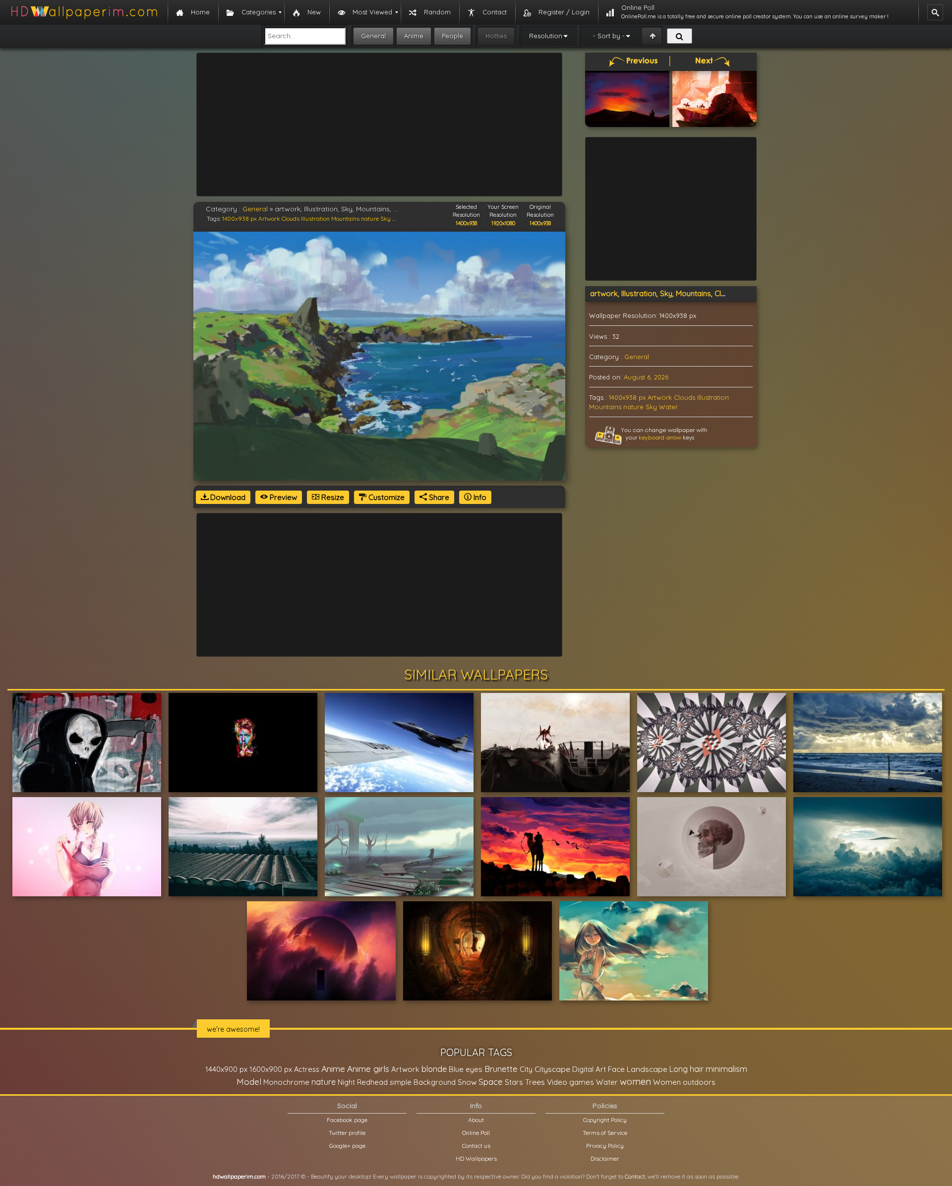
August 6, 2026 (646, 377)
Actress (306, 1069)
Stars (514, 1082)
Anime (413, 36)
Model (249, 1081)
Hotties (496, 36)
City (526, 1069)
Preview (282, 497)
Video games (570, 1082)
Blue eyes (465, 1069)
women (635, 1081)
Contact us (476, 1145)
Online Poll (476, 1132)
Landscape (647, 1069)
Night (346, 1082)
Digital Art (589, 1069)
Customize (385, 497)
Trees (535, 1082)
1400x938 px (239, 218)
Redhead (372, 1082)
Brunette (501, 1068)
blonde (434, 1069)
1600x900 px (270, 1069)
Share (438, 497)
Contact (635, 1176)
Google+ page (347, 1145)
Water (668, 407)
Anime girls (368, 1068)
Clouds (290, 218)
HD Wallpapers (476, 1158)
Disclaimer (605, 1158)
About (476, 1120)
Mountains (345, 218)
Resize (331, 497)
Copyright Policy (605, 1120)
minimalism (726, 1068)
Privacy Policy (605, 1145)
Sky (385, 218)
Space (490, 1081)
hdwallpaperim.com (239, 1176)
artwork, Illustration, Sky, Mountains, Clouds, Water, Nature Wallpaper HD (714, 293)
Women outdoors (684, 1082)
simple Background (423, 1082)
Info (479, 497)
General (373, 36)
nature (370, 218)
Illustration (315, 218)
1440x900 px (226, 1069)
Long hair (686, 1069)
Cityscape (552, 1069)
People (452, 36)
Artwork (269, 218)
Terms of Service (605, 1132)
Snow (467, 1082)
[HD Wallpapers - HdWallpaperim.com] (84, 12)
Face (616, 1069)
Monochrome (286, 1082)
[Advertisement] (379, 124)
